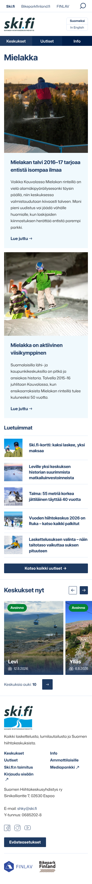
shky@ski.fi (27, 808)
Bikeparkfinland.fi (35, 6)
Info (77, 41)
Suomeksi (77, 21)
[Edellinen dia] (73, 590)
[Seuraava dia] (84, 590)
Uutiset (47, 41)
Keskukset (16, 41)
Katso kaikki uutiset (43, 568)
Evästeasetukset (25, 842)
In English (77, 27)
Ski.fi (10, 6)
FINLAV (63, 6)
